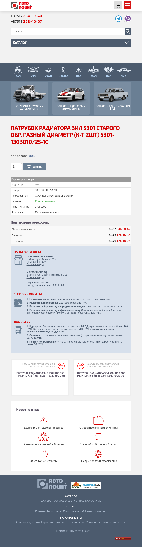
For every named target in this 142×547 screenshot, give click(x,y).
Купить (37, 167)
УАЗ (67, 500)
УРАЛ (74, 500)
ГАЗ (55, 500)
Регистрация (54, 511)
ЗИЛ (49, 500)
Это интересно (75, 522)
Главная (40, 511)
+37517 (26, 16)
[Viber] (127, 21)
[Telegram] (119, 21)
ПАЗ (81, 500)
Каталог (71, 496)
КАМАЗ (90, 500)
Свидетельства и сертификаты (106, 522)
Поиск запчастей (73, 511)
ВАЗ (43, 500)
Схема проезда (35, 264)
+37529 (118, 235)
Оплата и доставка (28, 522)
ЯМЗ (98, 500)
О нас (70, 506)
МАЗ (61, 500)
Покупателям (71, 517)
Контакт (102, 511)
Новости (90, 511)
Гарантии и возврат (53, 522)
